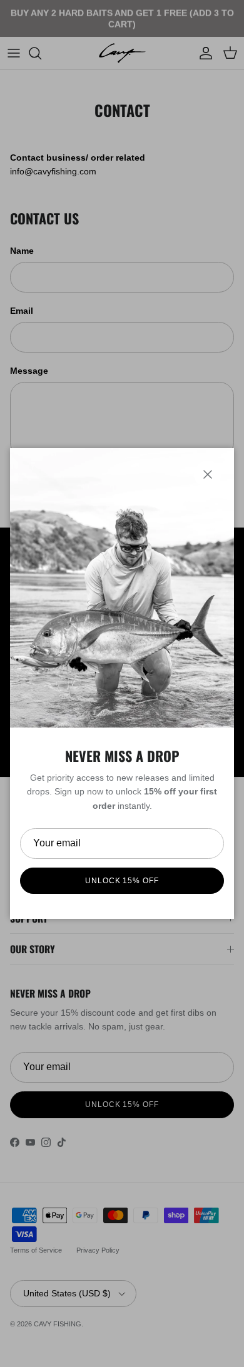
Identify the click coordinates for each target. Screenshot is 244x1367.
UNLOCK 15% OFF (122, 880)
